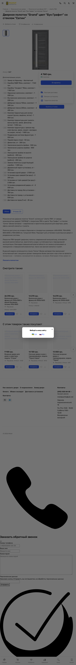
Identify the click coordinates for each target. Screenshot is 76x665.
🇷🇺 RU (41, 334)
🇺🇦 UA (34, 334)
